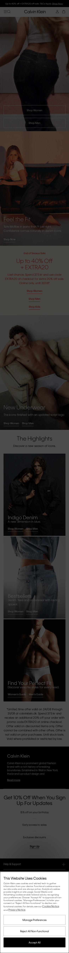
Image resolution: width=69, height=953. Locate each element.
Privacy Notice (16, 909)
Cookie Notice (50, 906)
